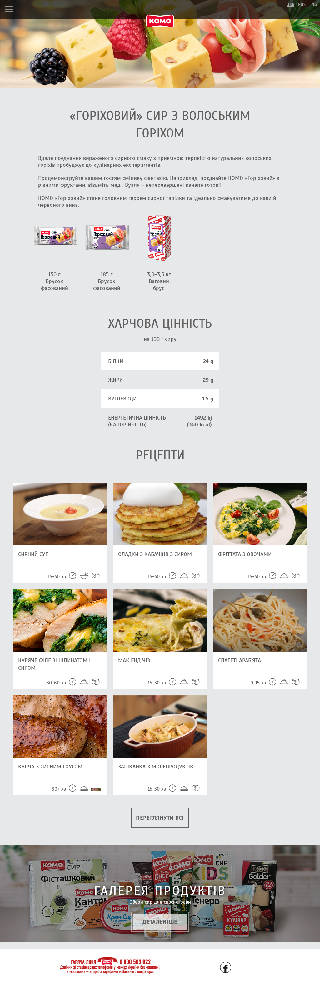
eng (313, 4)
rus (302, 4)
